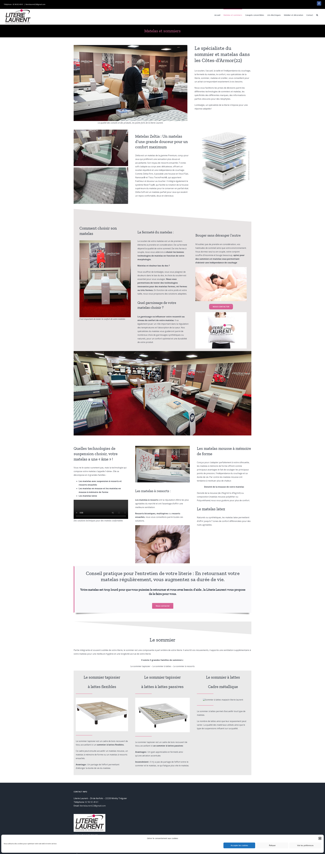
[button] (320, 838)
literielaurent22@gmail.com (35, 4)
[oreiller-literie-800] (221, 313)
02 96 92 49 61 (91, 802)
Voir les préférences (305, 845)
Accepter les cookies (239, 845)
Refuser (272, 845)
